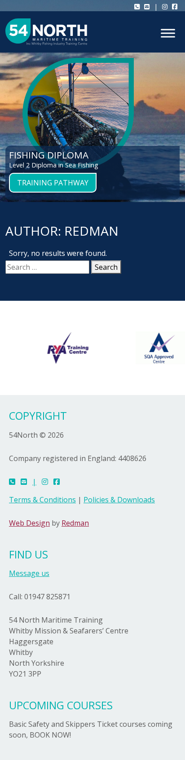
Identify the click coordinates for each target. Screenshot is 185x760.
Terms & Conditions (42, 500)
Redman (75, 523)
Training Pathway (52, 183)
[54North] (46, 32)
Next (174, 98)
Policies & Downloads (119, 500)
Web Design (29, 523)
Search (106, 267)
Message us (29, 573)
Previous (11, 98)
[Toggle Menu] (168, 33)
